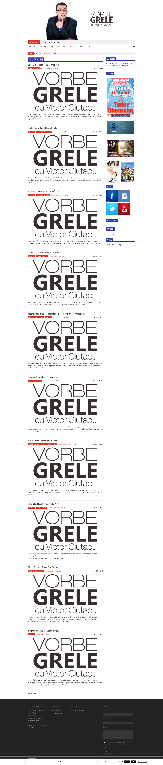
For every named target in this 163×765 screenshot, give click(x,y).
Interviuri (80, 47)
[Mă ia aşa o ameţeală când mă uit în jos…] (65, 218)
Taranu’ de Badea (57, 713)
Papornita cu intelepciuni (36, 571)
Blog (52, 47)
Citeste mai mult (142, 762)
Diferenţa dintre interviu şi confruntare (43, 377)
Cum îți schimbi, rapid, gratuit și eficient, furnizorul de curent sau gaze (64, 42)
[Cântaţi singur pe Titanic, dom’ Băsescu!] (65, 593)
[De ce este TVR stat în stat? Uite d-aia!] (65, 91)
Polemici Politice (41, 507)
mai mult (113, 68)
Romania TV (47, 132)
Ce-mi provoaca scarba (49, 444)
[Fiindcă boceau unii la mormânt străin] (65, 154)
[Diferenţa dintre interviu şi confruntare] (65, 403)
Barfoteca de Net (34, 68)
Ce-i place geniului (42, 256)
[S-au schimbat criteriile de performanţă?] (65, 657)
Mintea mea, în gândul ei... (36, 317)
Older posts (32, 694)
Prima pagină (32, 47)
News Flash (43, 47)
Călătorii (71, 47)
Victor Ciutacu (45, 68)
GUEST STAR (61, 47)
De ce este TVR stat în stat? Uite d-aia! (43, 64)
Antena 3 (31, 132)
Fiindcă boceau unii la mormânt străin (42, 128)
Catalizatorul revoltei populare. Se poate (43, 503)
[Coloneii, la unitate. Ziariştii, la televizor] (65, 279)
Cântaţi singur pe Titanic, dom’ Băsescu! (43, 567)
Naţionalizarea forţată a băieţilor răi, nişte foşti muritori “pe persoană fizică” (57, 313)
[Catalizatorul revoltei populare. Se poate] (65, 530)
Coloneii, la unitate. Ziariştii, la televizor (43, 252)
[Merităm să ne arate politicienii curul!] (65, 467)
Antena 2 (31, 195)
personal (39, 132)
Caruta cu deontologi (35, 381)
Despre (89, 47)
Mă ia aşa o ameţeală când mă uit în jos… (44, 191)
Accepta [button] (127, 762)
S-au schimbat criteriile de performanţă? (44, 630)
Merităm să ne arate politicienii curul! (42, 440)
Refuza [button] (133, 762)
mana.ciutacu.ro (56, 711)
